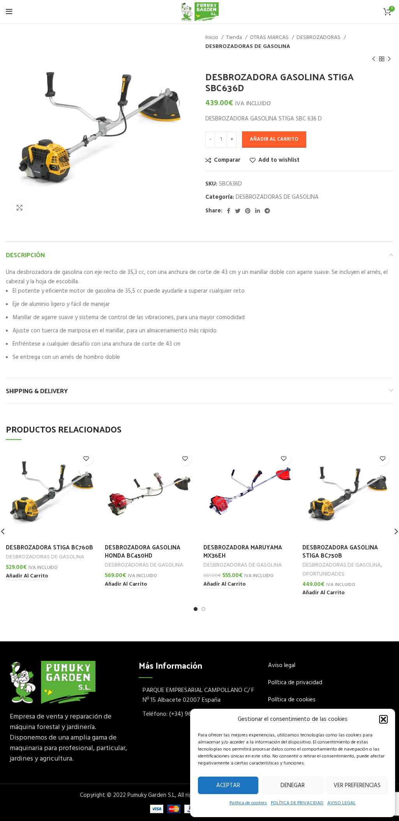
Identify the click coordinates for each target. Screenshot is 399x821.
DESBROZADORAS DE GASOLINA (247, 46)
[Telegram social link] (267, 211)
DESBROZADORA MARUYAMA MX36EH (242, 551)
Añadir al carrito (274, 139)
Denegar (293, 785)
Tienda (234, 38)
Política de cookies (248, 803)
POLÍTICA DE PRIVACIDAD (297, 803)
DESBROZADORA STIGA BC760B (49, 547)
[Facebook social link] (228, 211)
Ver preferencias (357, 785)
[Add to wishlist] (86, 459)
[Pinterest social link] (248, 211)
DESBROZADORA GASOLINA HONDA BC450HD (142, 551)
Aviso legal (281, 665)
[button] (383, 719)
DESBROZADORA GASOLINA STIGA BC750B (340, 551)
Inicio (212, 38)
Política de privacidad (295, 682)
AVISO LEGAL (341, 803)
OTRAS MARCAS (270, 38)
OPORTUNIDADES (323, 574)
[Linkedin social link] (257, 211)
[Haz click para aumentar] (19, 207)
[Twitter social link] (238, 211)
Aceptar (228, 785)
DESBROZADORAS (319, 38)
